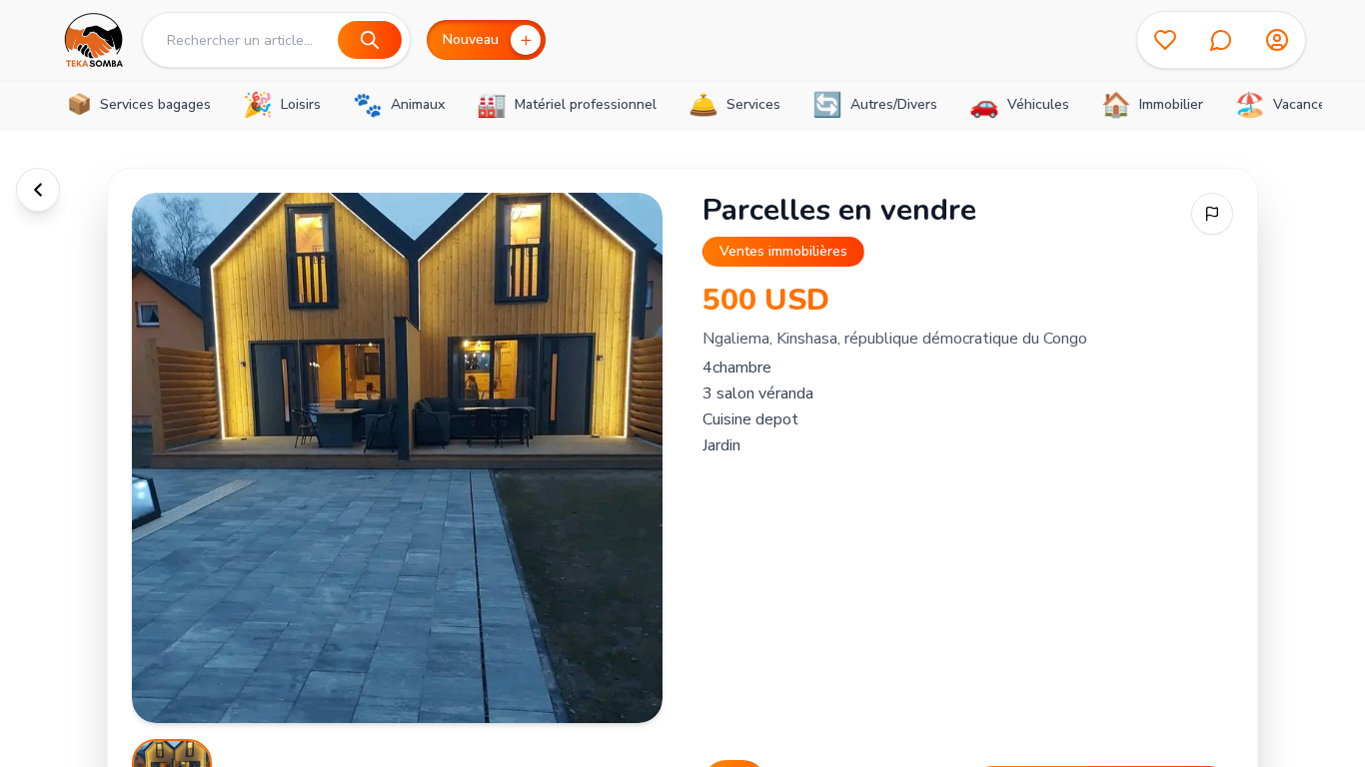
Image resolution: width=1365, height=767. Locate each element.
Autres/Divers (874, 105)
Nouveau (471, 39)
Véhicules (1019, 105)
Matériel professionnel (567, 105)
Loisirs (282, 105)
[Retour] (38, 190)
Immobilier (1152, 105)
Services (734, 105)
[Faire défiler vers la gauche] (69, 105)
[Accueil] (92, 40)
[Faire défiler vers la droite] (1296, 105)
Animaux (399, 105)
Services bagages (139, 104)
